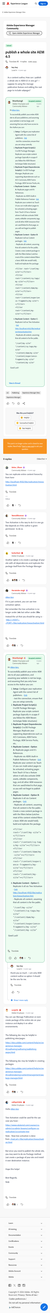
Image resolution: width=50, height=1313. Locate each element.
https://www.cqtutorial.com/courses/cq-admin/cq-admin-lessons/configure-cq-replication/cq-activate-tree (22, 1128)
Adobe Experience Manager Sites (14, 12)
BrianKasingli (18, 101)
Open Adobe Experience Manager (26, 33)
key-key (15, 67)
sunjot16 (15, 1010)
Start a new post (28, 446)
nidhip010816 (17, 1102)
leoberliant (16, 553)
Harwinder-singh (18, 590)
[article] (25, 486)
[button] (14, 61)
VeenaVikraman (18, 515)
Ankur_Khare (17, 467)
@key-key (15, 110)
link (25, 138)
